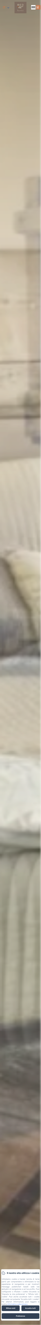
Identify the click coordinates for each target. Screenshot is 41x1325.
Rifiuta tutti (10, 1308)
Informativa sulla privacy (17, 1304)
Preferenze (20, 1316)
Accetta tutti (30, 1308)
